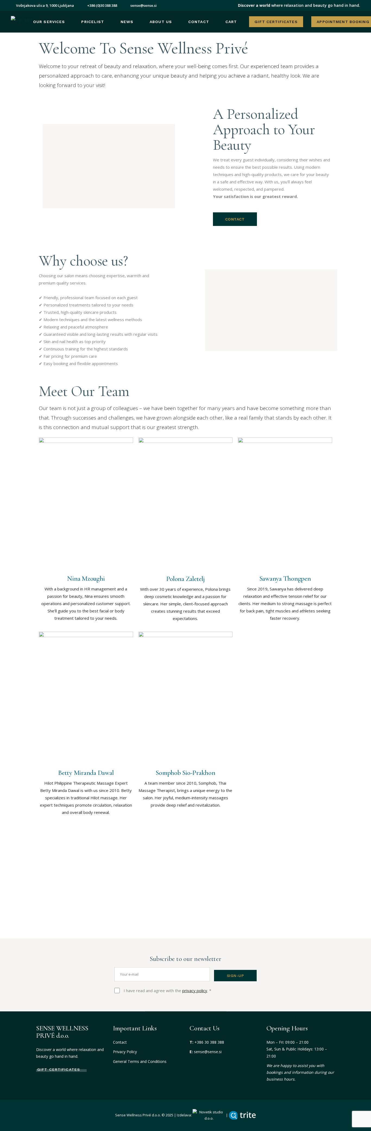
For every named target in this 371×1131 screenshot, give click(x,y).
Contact (120, 1042)
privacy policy (194, 990)
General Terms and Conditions (139, 1061)
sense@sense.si (208, 1051)
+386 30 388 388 (209, 1042)
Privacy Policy (125, 1051)
